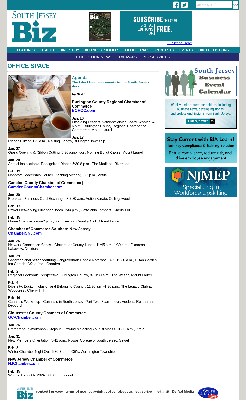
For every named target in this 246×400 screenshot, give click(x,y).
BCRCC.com (83, 110)
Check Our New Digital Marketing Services (123, 57)
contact (42, 391)
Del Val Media (183, 391)
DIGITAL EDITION (213, 50)
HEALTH (47, 50)
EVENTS (186, 50)
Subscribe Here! (179, 43)
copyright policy (102, 391)
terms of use (76, 391)
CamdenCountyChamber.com (35, 187)
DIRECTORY (69, 50)
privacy (57, 391)
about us (125, 391)
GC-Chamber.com (24, 317)
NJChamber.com (23, 364)
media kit (161, 391)
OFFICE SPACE (137, 50)
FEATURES (26, 50)
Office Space (28, 66)
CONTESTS (164, 50)
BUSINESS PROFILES (102, 50)
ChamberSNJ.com (25, 233)
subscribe (143, 391)
